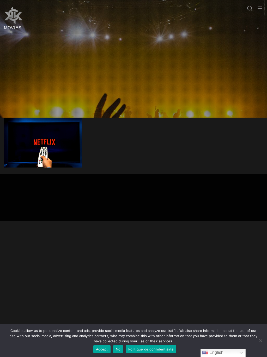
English (215, 352)
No (118, 349)
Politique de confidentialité (151, 349)
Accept (102, 349)
